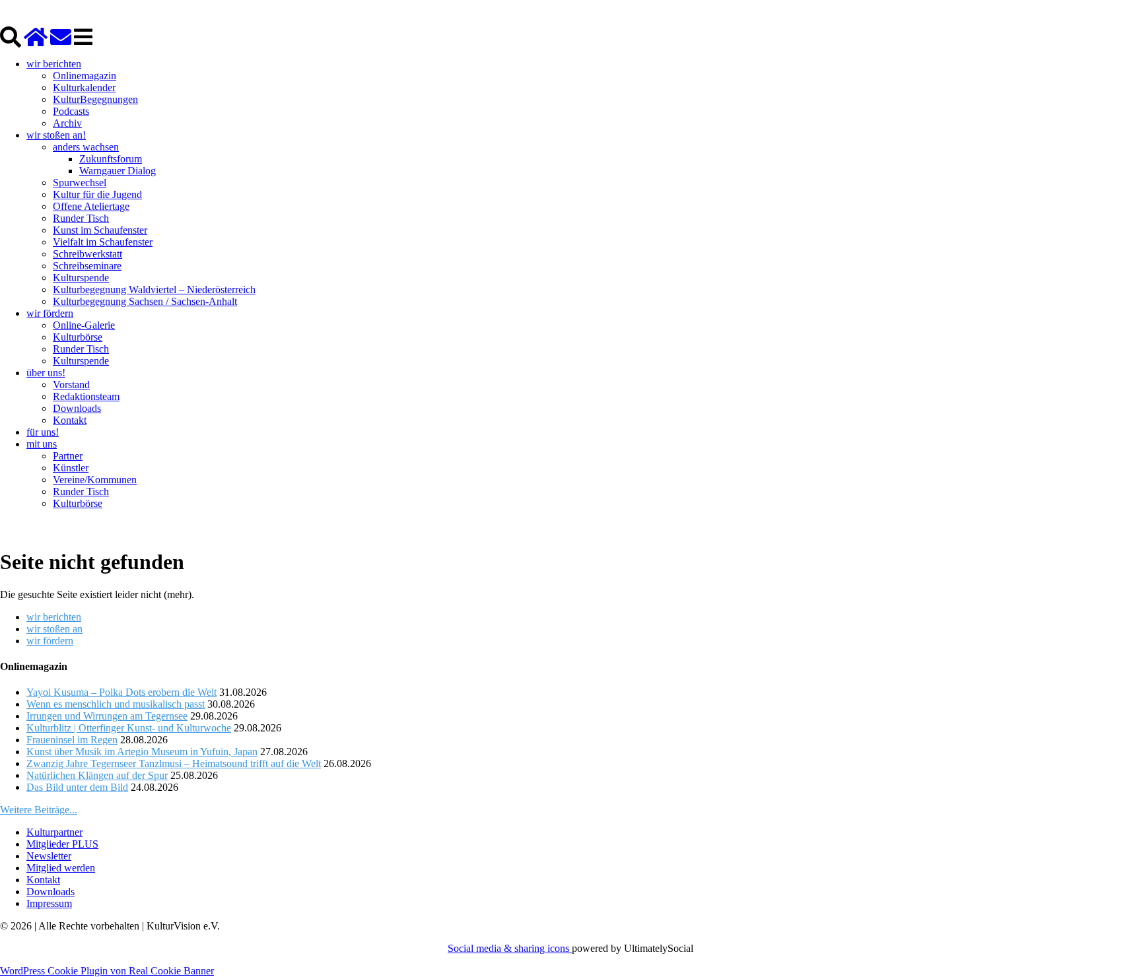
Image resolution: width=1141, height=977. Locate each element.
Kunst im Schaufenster (100, 230)
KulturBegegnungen (95, 99)
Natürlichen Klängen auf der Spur (97, 775)
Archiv (67, 123)
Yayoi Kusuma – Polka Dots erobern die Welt (121, 692)
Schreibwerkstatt (87, 253)
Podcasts (71, 111)
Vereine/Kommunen (95, 479)
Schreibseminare (87, 265)
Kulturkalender (84, 87)
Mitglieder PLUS (62, 844)
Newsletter (48, 855)
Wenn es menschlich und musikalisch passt (115, 704)
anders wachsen (86, 146)
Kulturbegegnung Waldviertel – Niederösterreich (154, 289)
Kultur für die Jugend (97, 194)
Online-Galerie (84, 325)
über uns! (45, 372)
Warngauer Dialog (117, 170)
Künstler (70, 467)
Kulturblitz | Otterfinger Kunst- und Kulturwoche (128, 727)
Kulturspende (81, 277)
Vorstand (71, 384)
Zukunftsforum (110, 158)
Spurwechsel (79, 182)
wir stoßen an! (56, 135)
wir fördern (49, 313)
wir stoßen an (54, 628)
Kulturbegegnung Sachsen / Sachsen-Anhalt (145, 301)
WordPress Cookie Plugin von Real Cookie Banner (107, 970)
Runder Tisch (81, 218)
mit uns (41, 444)
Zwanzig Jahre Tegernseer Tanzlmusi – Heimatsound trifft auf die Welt (173, 763)
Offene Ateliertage (91, 206)
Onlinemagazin (84, 75)
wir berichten (53, 63)
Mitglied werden (60, 867)
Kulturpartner (54, 832)
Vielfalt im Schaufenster (103, 242)
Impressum (49, 903)
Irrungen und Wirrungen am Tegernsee (107, 716)
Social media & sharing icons (510, 948)
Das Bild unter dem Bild (77, 787)
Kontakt (69, 420)
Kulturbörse (77, 337)
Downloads (77, 408)
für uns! (42, 432)
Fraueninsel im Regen (72, 739)
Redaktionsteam (86, 396)
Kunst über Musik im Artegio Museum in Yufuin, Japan (142, 751)
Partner (68, 455)
